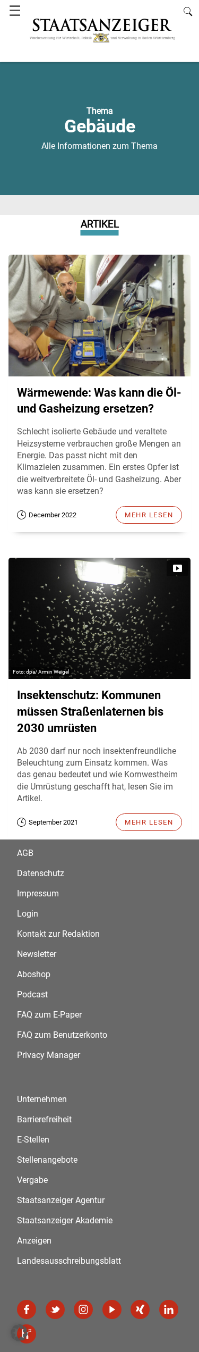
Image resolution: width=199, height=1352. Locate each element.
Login (27, 914)
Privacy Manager (48, 1055)
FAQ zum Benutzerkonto (62, 1035)
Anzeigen (34, 1241)
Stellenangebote (47, 1160)
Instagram (83, 1309)
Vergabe (32, 1180)
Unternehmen (42, 1099)
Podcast (32, 994)
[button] (19, 1333)
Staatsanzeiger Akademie (65, 1220)
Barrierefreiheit (44, 1119)
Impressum (38, 893)
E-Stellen (33, 1140)
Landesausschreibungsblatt (69, 1261)
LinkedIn (168, 1309)
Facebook (26, 1309)
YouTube (112, 1309)
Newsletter (36, 954)
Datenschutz (40, 873)
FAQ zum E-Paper (49, 1015)
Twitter (55, 1309)
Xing (140, 1309)
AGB (25, 853)
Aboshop (33, 974)
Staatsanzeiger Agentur (61, 1200)
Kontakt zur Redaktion (58, 934)
